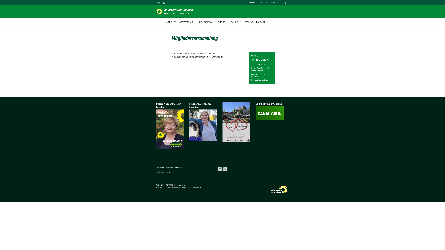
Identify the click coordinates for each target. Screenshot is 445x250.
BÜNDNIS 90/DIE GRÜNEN (178, 10)
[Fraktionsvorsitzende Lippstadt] (203, 125)
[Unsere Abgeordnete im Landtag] (170, 129)
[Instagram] (164, 2)
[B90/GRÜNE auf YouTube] (270, 113)
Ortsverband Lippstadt (176, 13)
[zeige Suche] (285, 2)
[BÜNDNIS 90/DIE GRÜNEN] (159, 11)
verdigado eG (196, 188)
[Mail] (158, 2)
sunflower (174, 188)
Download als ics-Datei (259, 80)
